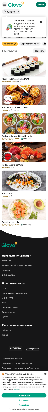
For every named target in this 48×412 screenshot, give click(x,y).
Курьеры (6, 270)
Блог (4, 302)
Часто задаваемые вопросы (14, 293)
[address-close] (41, 22)
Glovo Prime (7, 298)
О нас (4, 288)
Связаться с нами (10, 307)
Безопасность (8, 312)
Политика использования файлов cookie (20, 368)
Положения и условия (12, 358)
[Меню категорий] (4, 4)
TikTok (5, 335)
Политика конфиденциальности (17, 363)
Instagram (6, 330)
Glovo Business (8, 275)
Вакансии (6, 260)
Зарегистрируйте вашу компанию (17, 265)
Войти (5, 317)
